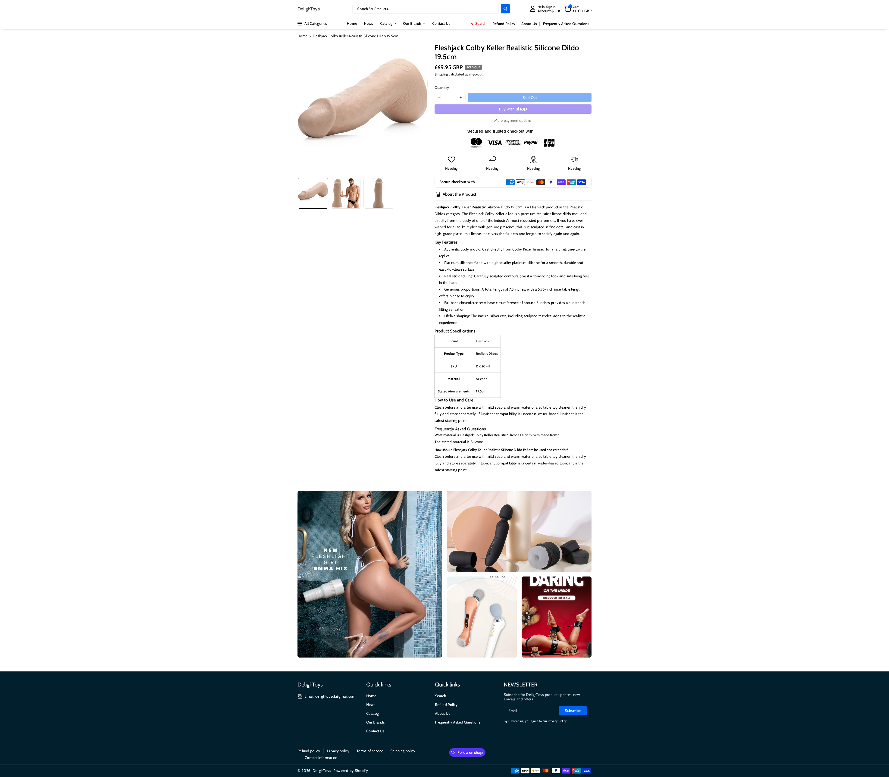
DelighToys (322, 770)
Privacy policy (338, 751)
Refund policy (308, 751)
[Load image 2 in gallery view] (346, 193)
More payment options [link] (513, 120)
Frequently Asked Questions (457, 722)
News (370, 704)
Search (440, 696)
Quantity (442, 87)
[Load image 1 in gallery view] (313, 193)
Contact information (321, 757)
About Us (442, 713)
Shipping (441, 74)
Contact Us (375, 731)
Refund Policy (446, 704)
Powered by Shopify (350, 770)
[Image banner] (369, 574)
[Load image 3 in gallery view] (378, 193)
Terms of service (370, 751)
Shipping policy (402, 751)
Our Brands (412, 23)
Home (302, 36)
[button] (578, 9)
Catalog (386, 23)
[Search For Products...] (505, 8)
